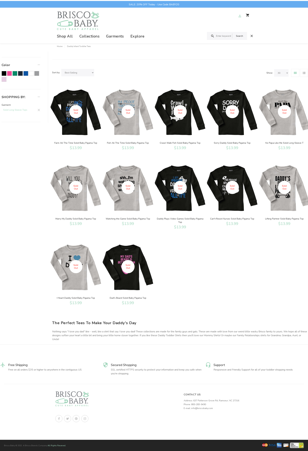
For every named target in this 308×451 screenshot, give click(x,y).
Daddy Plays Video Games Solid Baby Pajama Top (180, 220)
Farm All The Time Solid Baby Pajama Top (75, 142)
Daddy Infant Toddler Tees (79, 46)
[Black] (4, 73)
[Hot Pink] (9, 73)
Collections (89, 36)
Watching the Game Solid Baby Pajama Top (128, 218)
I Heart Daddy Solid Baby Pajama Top (76, 297)
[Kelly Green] (15, 73)
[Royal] (25, 73)
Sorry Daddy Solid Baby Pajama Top (232, 142)
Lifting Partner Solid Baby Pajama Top (284, 218)
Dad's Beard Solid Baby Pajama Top (128, 297)
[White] (31, 73)
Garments (115, 36)
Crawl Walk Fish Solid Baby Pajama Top (180, 142)
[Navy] (20, 73)
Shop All (65, 36)
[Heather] (36, 73)
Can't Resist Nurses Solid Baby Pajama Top (232, 218)
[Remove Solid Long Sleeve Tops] (21, 109)
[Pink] (4, 79)
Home (59, 46)
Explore (137, 36)
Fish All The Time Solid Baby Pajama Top (128, 142)
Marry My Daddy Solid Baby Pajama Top (76, 218)
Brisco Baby (9, 445)
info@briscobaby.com (202, 408)
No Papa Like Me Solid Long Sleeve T (284, 142)
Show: (269, 72)
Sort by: (56, 72)
